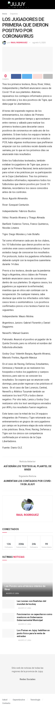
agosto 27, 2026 (12, 593)
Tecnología (35, 700)
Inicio (4, 14)
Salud (4, 700)
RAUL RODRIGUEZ (19, 42)
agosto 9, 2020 (39, 42)
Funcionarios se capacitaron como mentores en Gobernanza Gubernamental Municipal (34, 617)
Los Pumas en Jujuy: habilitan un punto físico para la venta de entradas (33, 633)
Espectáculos (19, 700)
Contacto (6, 703)
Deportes (14, 14)
